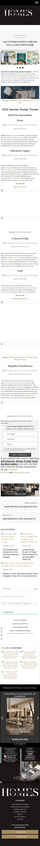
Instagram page (21, 472)
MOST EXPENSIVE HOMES (20, 804)
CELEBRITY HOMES (20, 812)
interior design (21, 74)
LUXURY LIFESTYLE (20, 809)
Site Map (20, 819)
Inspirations (20, 36)
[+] (29, 603)
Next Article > (8, 515)
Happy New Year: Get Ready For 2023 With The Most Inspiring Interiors (21, 508)
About (20, 814)
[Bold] (3, 603)
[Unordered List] (16, 603)
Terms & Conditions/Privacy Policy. (15, 450)
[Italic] (5, 603)
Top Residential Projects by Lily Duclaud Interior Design (11, 553)
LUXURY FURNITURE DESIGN (20, 807)
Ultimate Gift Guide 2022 (23, 232)
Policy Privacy (20, 816)
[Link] (24, 603)
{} (27, 603)
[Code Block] (21, 603)
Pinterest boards (9, 471)
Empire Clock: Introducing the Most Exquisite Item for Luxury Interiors (20, 574)
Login (35, 589)
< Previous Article (30, 503)
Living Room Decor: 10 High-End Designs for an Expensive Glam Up (29, 554)
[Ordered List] (13, 603)
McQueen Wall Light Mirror (20, 299)
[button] (37, 717)
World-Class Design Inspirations (23, 416)
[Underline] (8, 603)
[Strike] (11, 603)
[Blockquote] (19, 603)
